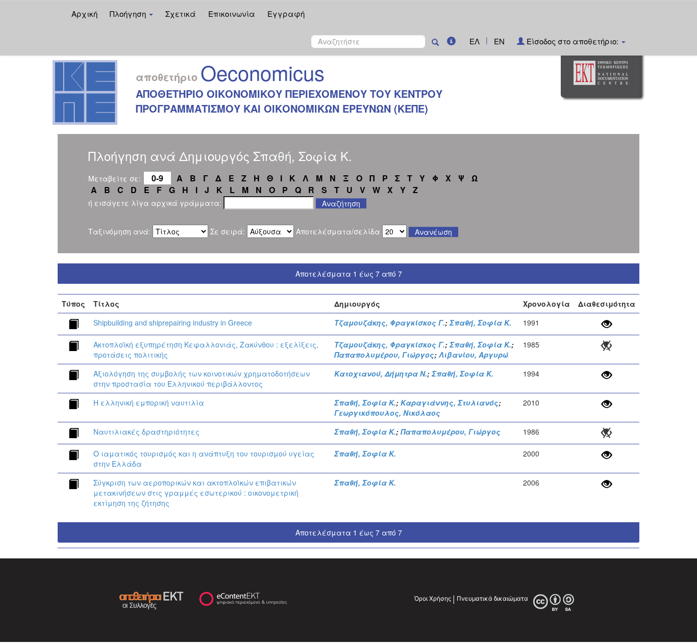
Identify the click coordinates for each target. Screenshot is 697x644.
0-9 (157, 178)
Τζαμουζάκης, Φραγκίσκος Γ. (389, 322)
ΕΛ (474, 41)
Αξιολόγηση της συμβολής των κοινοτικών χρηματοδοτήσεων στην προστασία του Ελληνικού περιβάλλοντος (201, 378)
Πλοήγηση (129, 13)
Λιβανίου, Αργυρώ (473, 355)
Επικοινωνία (231, 13)
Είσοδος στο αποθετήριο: (572, 41)
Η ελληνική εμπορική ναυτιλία (148, 402)
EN (499, 41)
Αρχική (84, 13)
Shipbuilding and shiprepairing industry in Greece (172, 322)
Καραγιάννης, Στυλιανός (450, 402)
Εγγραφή (286, 13)
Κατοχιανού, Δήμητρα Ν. (380, 373)
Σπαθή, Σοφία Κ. (480, 322)
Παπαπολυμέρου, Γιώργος (384, 355)
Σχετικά (180, 13)
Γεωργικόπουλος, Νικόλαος (387, 413)
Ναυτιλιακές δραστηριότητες (146, 431)
